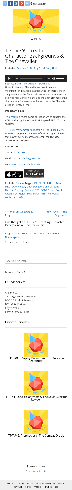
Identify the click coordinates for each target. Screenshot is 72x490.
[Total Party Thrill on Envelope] (27, 3)
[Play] (9, 78)
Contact (17, 487)
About (61, 483)
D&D (8, 186)
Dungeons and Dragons (46, 186)
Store (30, 483)
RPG (37, 190)
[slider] (60, 78)
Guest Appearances (45, 483)
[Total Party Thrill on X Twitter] (5, 3)
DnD (29, 186)
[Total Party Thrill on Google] (21, 3)
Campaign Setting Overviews (20, 296)
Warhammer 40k (14, 197)
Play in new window (25, 83)
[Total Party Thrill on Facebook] (10, 3)
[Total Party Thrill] (36, 21)
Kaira (44, 471)
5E (40, 183)
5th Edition (48, 183)
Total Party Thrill (48, 68)
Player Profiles (13, 308)
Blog (21, 483)
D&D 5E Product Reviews (19, 300)
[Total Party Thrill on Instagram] (16, 3)
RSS (56, 487)
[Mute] (53, 78)
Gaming (19, 190)
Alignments (11, 292)
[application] (36, 78)
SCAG (44, 190)
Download (44, 83)
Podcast (20, 183)
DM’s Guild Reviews (15, 304)
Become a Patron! (15, 272)
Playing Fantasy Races (17, 311)
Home (28, 487)
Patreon (38, 487)
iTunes (48, 487)
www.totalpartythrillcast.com (26, 164)
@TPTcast (19, 152)
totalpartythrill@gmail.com (26, 158)
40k (36, 183)
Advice (59, 183)
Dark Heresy (18, 186)
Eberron (9, 190)
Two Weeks (11, 116)
